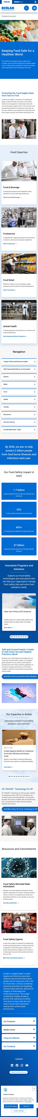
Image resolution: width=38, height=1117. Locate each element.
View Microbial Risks (10, 903)
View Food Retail (8, 290)
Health (6, 399)
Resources (7, 414)
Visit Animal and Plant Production (14, 336)
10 (26, 636)
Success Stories (9, 422)
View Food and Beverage (11, 197)
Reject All (27, 1106)
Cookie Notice (27, 1101)
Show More (8, 627)
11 (26, 776)
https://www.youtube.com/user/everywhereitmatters (27, 1065)
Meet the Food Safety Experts (13, 958)
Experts (6, 377)
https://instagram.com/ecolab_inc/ (22, 1065)
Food (5, 392)
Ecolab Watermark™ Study (12, 429)
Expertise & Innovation (9, 16)
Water (6, 384)
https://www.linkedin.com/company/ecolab (12, 1065)
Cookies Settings (19, 1111)
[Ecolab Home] (7, 9)
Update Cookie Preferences (18, 1072)
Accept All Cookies (11, 1106)
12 (28, 776)
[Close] (34, 1088)
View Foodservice (9, 244)
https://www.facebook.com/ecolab (17, 1065)
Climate (6, 407)
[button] (26, 8)
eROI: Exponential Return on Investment (17, 369)
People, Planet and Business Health (16, 361)
